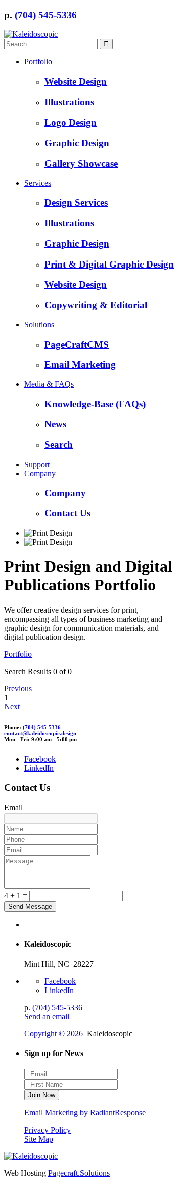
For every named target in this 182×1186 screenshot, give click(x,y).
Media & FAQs (49, 384)
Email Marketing (80, 364)
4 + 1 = (15, 895)
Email (13, 807)
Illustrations (69, 102)
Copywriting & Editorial (95, 305)
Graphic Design (76, 143)
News (55, 424)
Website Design (75, 81)
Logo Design (70, 122)
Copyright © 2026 (53, 1033)
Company (40, 473)
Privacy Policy (47, 1130)
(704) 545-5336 (46, 15)
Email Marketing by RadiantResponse (85, 1112)
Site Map (38, 1139)
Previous (18, 688)
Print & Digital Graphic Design (109, 264)
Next (12, 706)
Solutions (39, 324)
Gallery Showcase (81, 163)
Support (37, 464)
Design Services (76, 202)
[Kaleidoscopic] (31, 34)
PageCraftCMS (76, 344)
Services (37, 183)
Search (58, 444)
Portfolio (38, 61)
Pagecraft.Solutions (79, 1173)
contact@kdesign (40, 733)
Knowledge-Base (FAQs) (95, 404)
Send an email (46, 1016)
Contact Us (67, 513)
